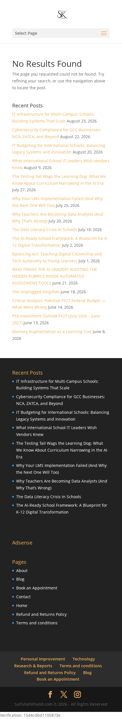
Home (21, 605)
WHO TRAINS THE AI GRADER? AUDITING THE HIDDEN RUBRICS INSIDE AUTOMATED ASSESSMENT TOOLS (54, 276)
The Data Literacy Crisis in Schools (44, 229)
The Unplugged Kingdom (36, 291)
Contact (23, 596)
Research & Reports (33, 665)
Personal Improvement (43, 659)
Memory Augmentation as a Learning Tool (52, 331)
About (22, 570)
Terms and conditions (37, 623)
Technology (84, 659)
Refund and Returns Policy (41, 614)
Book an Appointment (36, 588)
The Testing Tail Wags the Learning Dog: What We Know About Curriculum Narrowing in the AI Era (61, 450)
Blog (20, 579)
